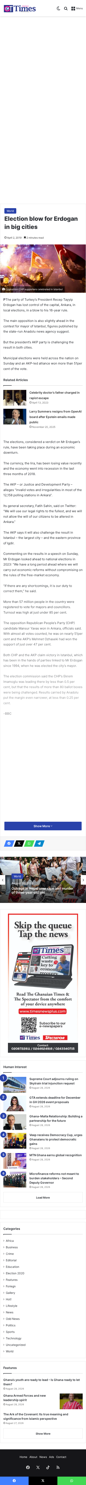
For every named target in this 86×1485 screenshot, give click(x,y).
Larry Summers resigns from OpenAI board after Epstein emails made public (55, 417)
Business (12, 1247)
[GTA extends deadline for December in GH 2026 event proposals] (14, 1103)
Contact (61, 1457)
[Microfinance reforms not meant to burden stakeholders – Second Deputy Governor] (14, 1179)
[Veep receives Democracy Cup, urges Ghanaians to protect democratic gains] (14, 1141)
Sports (10, 1331)
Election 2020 (15, 1273)
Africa (10, 1240)
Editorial (11, 1260)
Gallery (10, 1292)
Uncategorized (15, 1345)
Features (12, 1279)
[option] (43, 880)
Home (23, 1457)
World (10, 211)
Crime (10, 1253)
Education (12, 1266)
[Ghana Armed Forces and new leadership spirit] (71, 1401)
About (33, 1457)
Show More (42, 826)
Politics (10, 1325)
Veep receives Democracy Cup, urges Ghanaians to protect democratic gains (55, 1139)
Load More (43, 1197)
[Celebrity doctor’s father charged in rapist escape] (14, 398)
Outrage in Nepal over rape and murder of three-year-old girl (42, 891)
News (9, 1312)
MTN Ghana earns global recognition (55, 1155)
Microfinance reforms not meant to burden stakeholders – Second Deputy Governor (54, 1178)
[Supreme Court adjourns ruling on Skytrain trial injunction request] (14, 1085)
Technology (14, 1338)
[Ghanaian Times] (20, 8)
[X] (18, 843)
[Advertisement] (43, 63)
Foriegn (11, 1286)
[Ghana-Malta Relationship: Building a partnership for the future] (14, 1122)
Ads (51, 1457)
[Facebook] (8, 843)
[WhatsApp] (28, 843)
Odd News (13, 1318)
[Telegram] (38, 843)
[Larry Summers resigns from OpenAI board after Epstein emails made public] (14, 416)
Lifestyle (11, 1305)
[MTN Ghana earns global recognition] (14, 1161)
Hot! (8, 1299)
